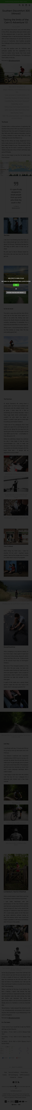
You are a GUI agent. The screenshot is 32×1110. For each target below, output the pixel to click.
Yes (16, 285)
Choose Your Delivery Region (15, 292)
